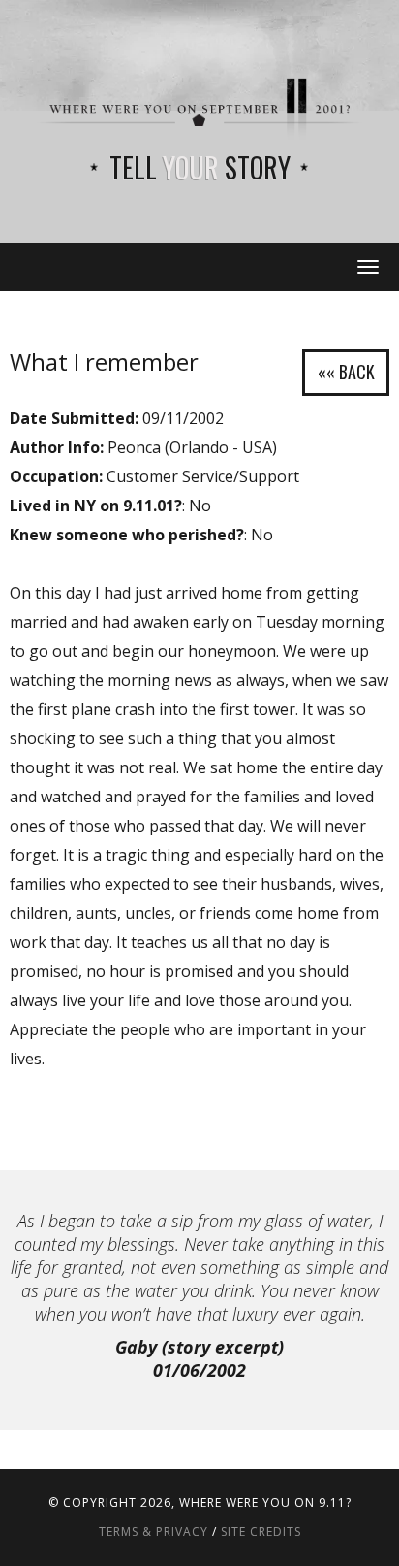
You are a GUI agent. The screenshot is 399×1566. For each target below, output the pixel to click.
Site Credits (261, 1531)
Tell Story (200, 167)
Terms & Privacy (153, 1531)
